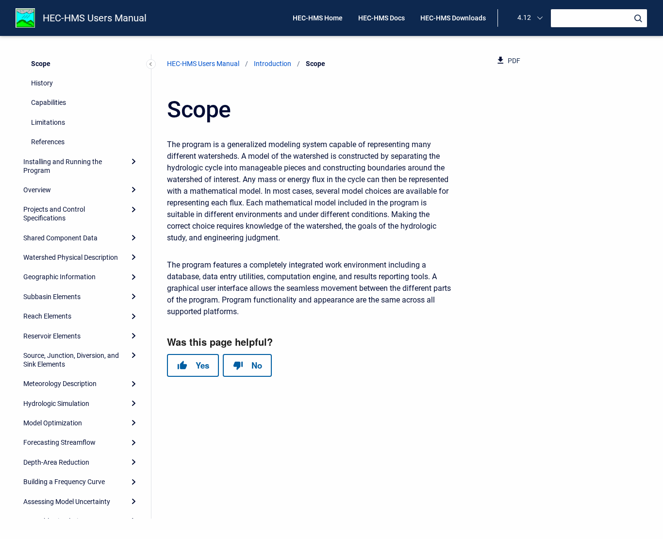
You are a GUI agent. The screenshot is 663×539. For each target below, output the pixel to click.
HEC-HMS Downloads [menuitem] (453, 18)
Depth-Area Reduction (56, 462)
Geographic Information (59, 277)
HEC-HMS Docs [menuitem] (381, 18)
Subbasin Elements (52, 296)
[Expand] (133, 161)
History (42, 83)
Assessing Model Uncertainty (66, 501)
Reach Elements (47, 316)
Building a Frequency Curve (64, 482)
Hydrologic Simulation (56, 403)
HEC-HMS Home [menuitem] (318, 18)
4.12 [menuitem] (524, 17)
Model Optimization (52, 423)
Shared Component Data (60, 237)
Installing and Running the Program (62, 165)
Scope (40, 63)
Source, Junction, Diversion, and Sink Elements (71, 360)
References (48, 142)
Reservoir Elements (52, 335)
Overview (37, 190)
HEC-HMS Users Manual (95, 18)
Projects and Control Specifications (54, 213)
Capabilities (48, 102)
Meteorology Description (60, 383)
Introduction (272, 63)
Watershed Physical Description (70, 257)
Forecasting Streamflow (59, 442)
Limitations (48, 122)
